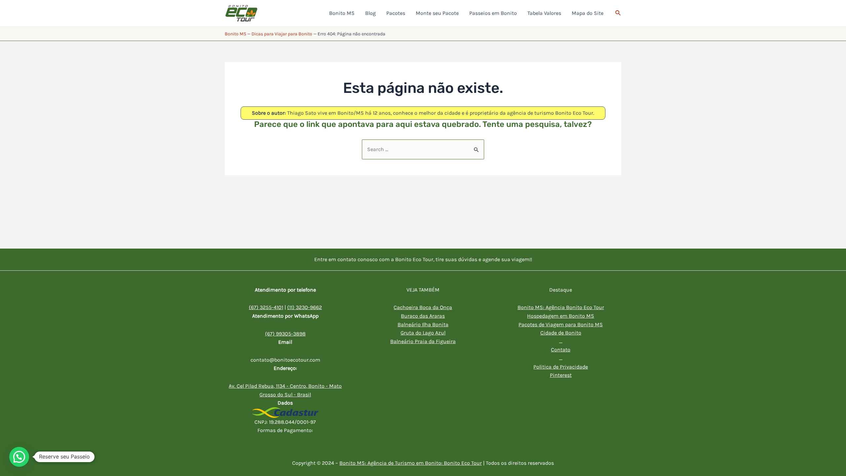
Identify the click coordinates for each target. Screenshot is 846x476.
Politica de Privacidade (560, 367)
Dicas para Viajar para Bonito (281, 34)
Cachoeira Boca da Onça (423, 307)
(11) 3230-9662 (304, 307)
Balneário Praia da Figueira (423, 341)
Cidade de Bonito (560, 333)
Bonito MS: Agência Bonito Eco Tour (561, 307)
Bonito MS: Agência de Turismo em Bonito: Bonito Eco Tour (410, 463)
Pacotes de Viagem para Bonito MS (561, 324)
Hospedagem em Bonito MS (560, 316)
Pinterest (561, 375)
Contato (560, 349)
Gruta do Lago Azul (423, 333)
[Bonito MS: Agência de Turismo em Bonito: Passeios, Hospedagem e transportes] (241, 13)
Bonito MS (235, 34)
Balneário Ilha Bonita (423, 324)
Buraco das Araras (423, 316)
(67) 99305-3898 (285, 334)
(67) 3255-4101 (266, 307)
